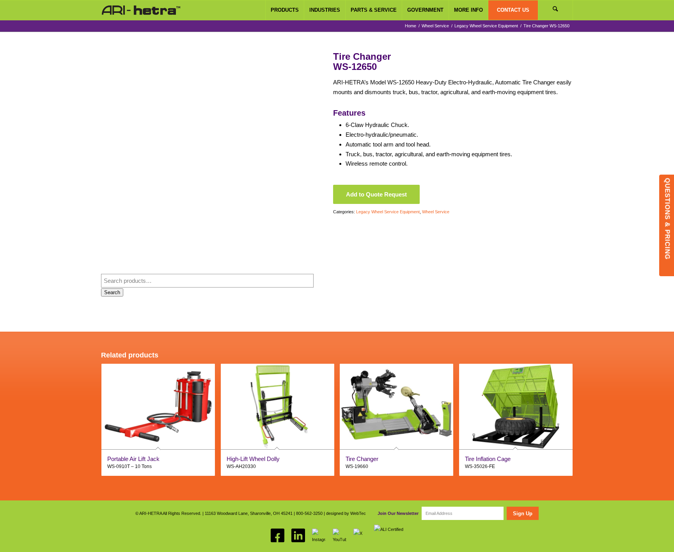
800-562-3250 (309, 513)
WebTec (358, 513)
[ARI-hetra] (141, 10)
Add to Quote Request (376, 194)
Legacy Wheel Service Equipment (388, 211)
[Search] (555, 10)
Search (112, 292)
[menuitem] (284, 10)
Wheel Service (435, 211)
